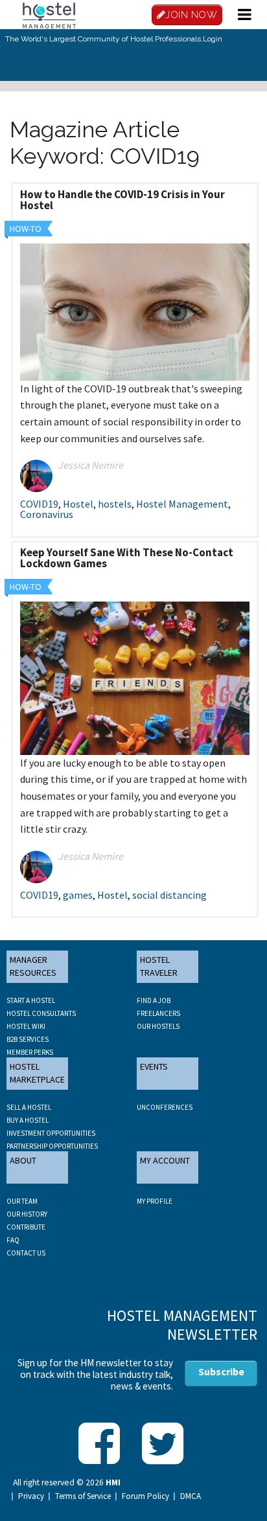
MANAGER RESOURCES (33, 966)
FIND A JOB (153, 1000)
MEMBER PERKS (29, 1052)
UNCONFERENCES (164, 1107)
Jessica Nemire (90, 464)
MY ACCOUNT (165, 1160)
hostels (115, 503)
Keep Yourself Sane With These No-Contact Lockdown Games (126, 557)
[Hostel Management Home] (49, 14)
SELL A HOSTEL (28, 1107)
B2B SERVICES (27, 1039)
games (78, 894)
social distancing (169, 894)
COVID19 (39, 503)
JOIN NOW (191, 15)
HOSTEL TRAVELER (159, 966)
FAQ (12, 1240)
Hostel (78, 503)
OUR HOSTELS (158, 1026)
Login (212, 38)
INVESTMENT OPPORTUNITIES (50, 1133)
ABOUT (23, 1160)
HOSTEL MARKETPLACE (37, 1073)
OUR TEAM (22, 1201)
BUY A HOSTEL (27, 1120)
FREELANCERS (158, 1013)
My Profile (154, 1201)
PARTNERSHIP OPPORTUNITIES (52, 1146)
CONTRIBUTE (25, 1227)
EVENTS (154, 1066)
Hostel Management (182, 503)
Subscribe (221, 1371)
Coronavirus (46, 514)
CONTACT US (25, 1252)
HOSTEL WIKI (25, 1026)
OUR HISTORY (26, 1214)
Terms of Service (83, 1496)
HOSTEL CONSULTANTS (41, 1013)
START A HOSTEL (30, 1000)
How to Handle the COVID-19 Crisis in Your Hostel (122, 199)
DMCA (190, 1496)
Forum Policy (145, 1496)
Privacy (31, 1496)
